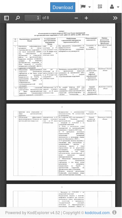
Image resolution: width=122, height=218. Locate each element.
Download (63, 7)
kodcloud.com (97, 212)
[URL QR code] (100, 6)
